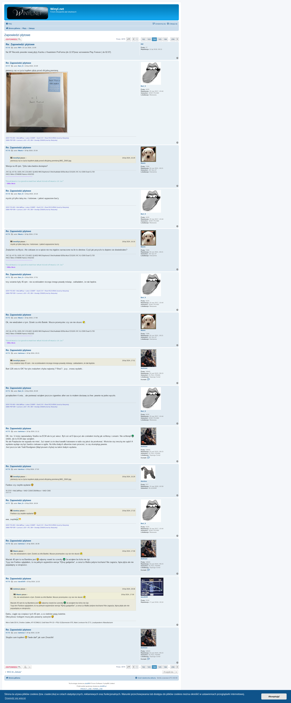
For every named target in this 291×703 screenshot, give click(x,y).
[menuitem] (9, 24)
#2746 (8, 47)
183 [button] (149, 39)
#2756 (8, 469)
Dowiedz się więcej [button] (15, 698)
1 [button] (136, 39)
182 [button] (143, 39)
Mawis (143, 163)
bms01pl (16, 158)
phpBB (87, 683)
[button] (128, 39)
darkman (144, 368)
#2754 (8, 391)
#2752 (8, 318)
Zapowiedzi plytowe (17, 35)
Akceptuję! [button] (274, 696)
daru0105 (144, 597)
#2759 (8, 581)
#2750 (8, 234)
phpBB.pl (103, 686)
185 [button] (159, 39)
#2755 (8, 431)
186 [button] (165, 39)
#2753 (8, 353)
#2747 (8, 66)
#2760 (8, 633)
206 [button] (172, 39)
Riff (142, 44)
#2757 (8, 503)
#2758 (8, 544)
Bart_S (143, 86)
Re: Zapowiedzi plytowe (20, 44)
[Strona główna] (27, 12)
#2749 (8, 194)
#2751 (8, 277)
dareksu (144, 481)
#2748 (8, 150)
